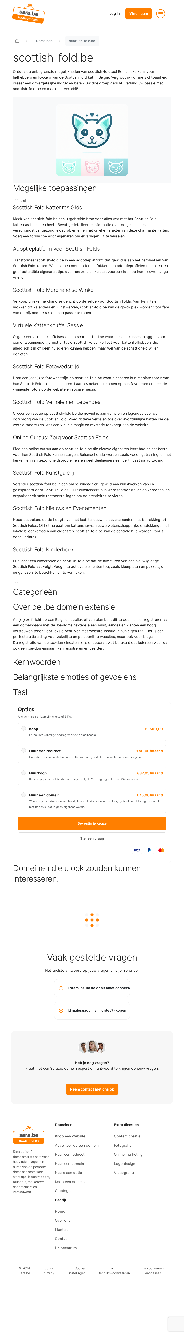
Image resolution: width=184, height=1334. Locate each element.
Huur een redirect (70, 1154)
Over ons (62, 1220)
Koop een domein (70, 1181)
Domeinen (44, 41)
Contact (62, 1238)
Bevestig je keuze (92, 823)
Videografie (124, 1172)
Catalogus (63, 1190)
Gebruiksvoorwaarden (114, 1273)
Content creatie (127, 1136)
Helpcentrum (66, 1248)
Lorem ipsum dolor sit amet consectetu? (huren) (99, 988)
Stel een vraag (92, 838)
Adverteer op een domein (77, 1145)
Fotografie (122, 1145)
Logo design (124, 1163)
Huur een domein (69, 1163)
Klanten (61, 1229)
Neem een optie (68, 1172)
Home (60, 1211)
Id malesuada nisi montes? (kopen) (98, 1010)
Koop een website (70, 1136)
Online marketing (128, 1154)
